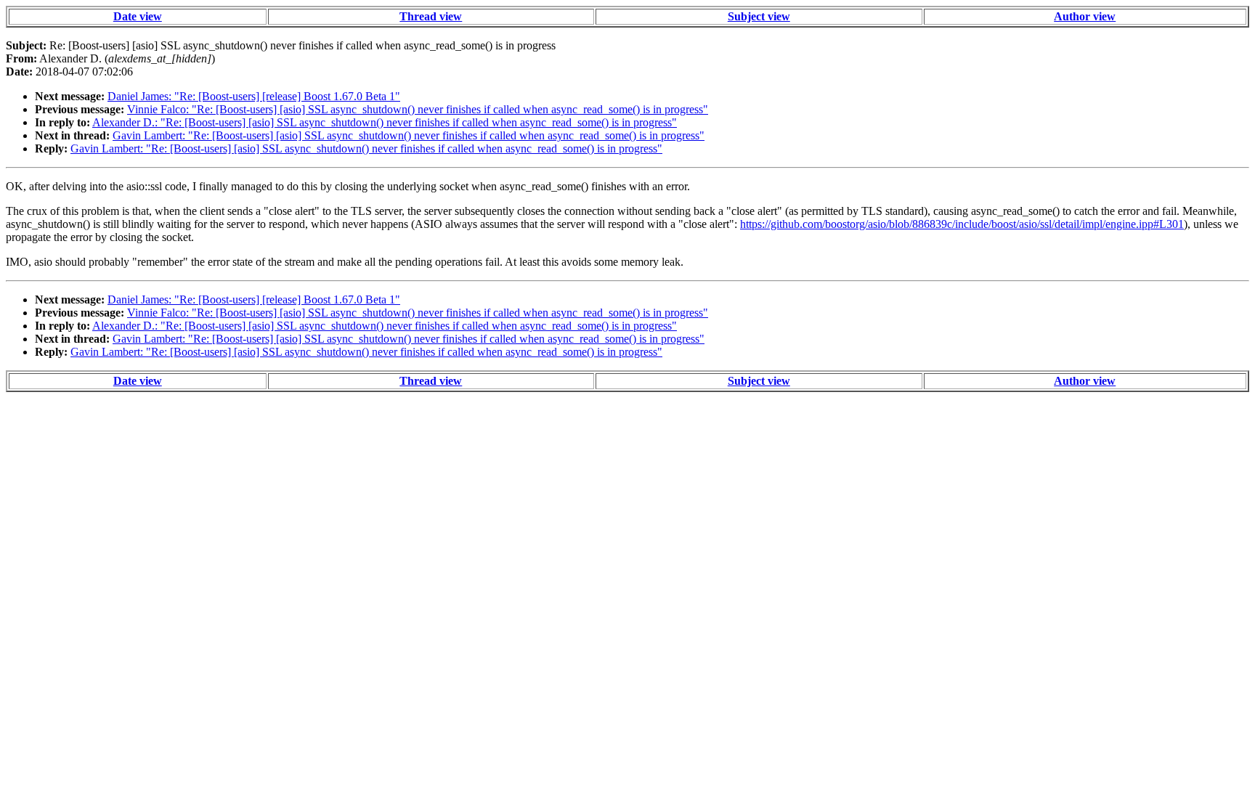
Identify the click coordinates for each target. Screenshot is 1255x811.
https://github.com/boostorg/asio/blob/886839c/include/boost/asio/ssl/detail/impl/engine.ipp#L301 (962, 224)
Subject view (759, 16)
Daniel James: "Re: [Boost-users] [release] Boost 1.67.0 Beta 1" (253, 96)
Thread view (430, 16)
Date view (137, 16)
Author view (1085, 16)
